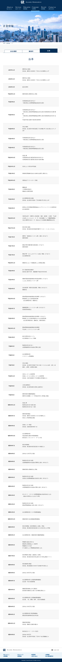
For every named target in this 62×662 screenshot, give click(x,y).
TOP (4, 43)
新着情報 (19, 656)
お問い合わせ (34, 656)
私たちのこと (6, 654)
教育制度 (33, 654)
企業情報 (47, 654)
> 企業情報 (7, 43)
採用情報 (6, 656)
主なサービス (20, 654)
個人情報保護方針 (49, 656)
